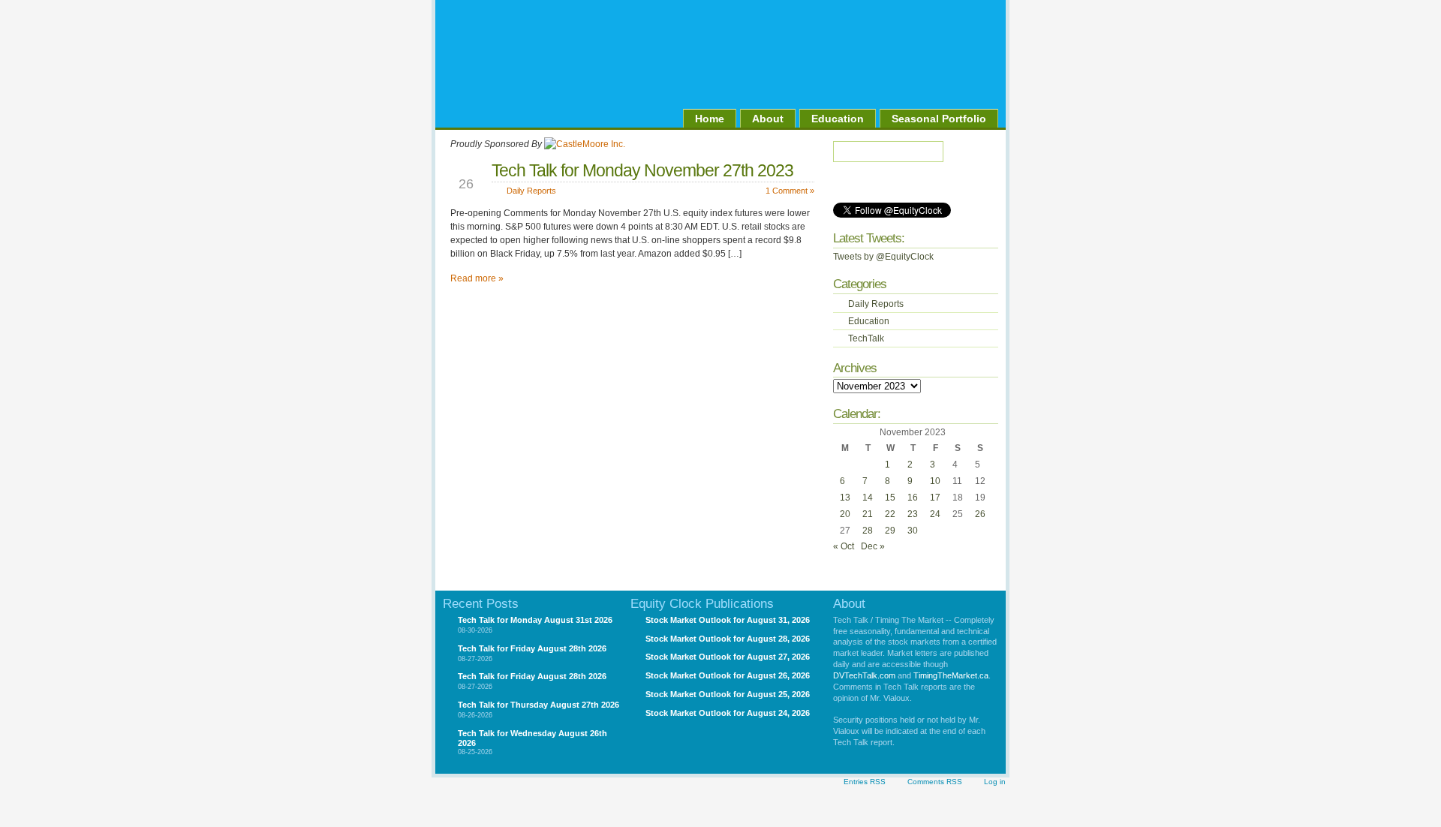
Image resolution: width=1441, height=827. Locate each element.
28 (867, 530)
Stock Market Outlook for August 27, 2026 (727, 656)
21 (867, 514)
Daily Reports (531, 190)
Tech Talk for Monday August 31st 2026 (535, 619)
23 (912, 514)
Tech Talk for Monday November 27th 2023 (642, 170)
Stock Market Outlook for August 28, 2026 (727, 638)
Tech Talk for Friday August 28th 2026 (532, 648)
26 (980, 514)
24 (935, 514)
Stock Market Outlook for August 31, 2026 (727, 619)
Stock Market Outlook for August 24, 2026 (727, 712)
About (768, 119)
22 (890, 514)
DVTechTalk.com (864, 675)
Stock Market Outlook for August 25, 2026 (727, 694)
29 (890, 530)
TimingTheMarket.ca (950, 675)
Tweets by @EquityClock (883, 256)
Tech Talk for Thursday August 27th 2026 (538, 704)
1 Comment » (790, 190)
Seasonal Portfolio (939, 119)
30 (912, 530)
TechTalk (866, 338)
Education (837, 119)
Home (709, 119)
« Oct (843, 546)
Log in (995, 781)
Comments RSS (934, 781)
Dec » (873, 546)
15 (890, 497)
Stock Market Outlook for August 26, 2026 (727, 675)
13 (845, 497)
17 (935, 497)
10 (935, 481)
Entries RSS (865, 781)
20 (845, 514)
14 (867, 497)
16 (912, 497)
